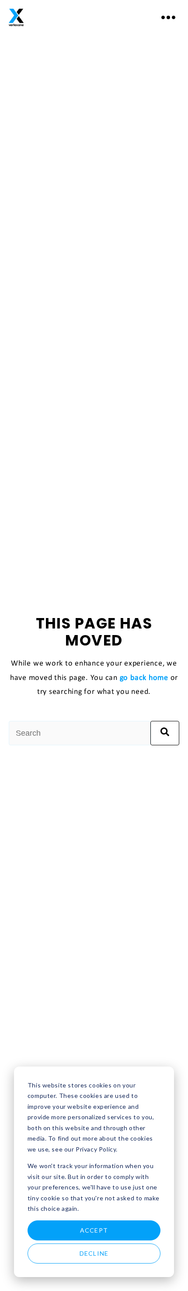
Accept (94, 1230)
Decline (94, 1253)
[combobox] (79, 733)
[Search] (164, 733)
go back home (144, 678)
